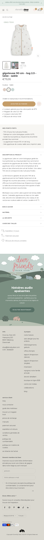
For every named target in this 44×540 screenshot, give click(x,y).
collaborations (29, 388)
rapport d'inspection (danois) (31, 356)
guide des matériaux (9, 408)
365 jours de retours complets (15, 241)
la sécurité (7, 218)
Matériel (6, 212)
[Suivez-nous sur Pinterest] (14, 507)
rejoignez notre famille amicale (32, 372)
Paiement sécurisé (12, 236)
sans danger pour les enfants (31, 340)
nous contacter (7, 405)
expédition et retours (9, 429)
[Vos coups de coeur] (34, 10)
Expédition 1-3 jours (12, 231)
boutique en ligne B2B (32, 380)
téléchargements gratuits (30, 346)
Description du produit (12, 155)
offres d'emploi (29, 351)
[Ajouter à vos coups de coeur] (39, 103)
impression (28, 367)
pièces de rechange (9, 418)
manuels (5, 422)
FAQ (4, 401)
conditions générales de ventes (10, 434)
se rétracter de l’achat (10, 451)
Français (21, 515)
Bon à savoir (7, 207)
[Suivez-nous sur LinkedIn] (27, 507)
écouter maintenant (22, 310)
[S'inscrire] (33, 491)
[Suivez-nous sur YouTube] (18, 507)
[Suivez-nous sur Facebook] (4, 507)
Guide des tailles (9, 223)
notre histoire (29, 335)
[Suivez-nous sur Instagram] (9, 507)
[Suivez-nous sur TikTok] (23, 507)
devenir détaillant (30, 377)
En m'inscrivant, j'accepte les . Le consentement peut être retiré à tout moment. (20, 485)
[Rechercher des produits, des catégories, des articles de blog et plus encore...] (7, 10)
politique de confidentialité (7, 440)
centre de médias (30, 384)
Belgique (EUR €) (9, 515)
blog (25, 391)
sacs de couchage (7, 17)
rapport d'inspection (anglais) (31, 362)
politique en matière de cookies (10, 446)
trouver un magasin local (9, 413)
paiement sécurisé (9, 425)
